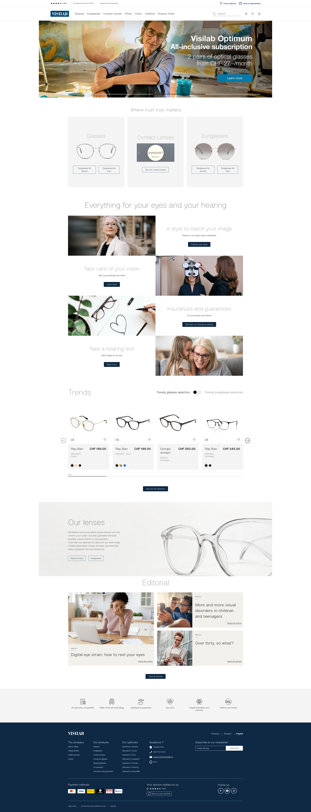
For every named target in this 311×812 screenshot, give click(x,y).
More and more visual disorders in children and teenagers (215, 610)
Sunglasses (214, 135)
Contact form (158, 747)
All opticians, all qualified (82, 707)
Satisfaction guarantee (141, 707)
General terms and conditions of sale (93, 806)
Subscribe (234, 748)
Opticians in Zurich (129, 750)
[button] (246, 13)
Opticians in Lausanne (131, 759)
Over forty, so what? (214, 643)
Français (215, 733)
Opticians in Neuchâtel (131, 771)
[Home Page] (60, 14)
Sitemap (113, 806)
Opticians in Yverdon (130, 763)
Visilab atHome (74, 755)
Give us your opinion (161, 793)
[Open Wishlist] (252, 13)
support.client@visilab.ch (163, 757)
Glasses (96, 135)
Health (74, 649)
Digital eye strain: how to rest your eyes (108, 654)
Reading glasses (99, 763)
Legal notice (72, 806)
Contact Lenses (155, 137)
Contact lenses (99, 755)
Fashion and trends (228, 707)
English (239, 733)
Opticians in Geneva (130, 746)
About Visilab (73, 746)
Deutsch (228, 733)
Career (70, 759)
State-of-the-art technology (112, 707)
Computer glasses (100, 759)
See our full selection (155, 488)
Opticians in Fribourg (130, 767)
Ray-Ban (77, 452)
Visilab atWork (73, 750)
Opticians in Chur (129, 755)
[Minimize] (259, 13)
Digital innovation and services (199, 709)
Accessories (98, 767)
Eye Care (170, 707)
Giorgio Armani (165, 454)
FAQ (155, 762)
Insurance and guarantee (103, 771)
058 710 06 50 (159, 752)
